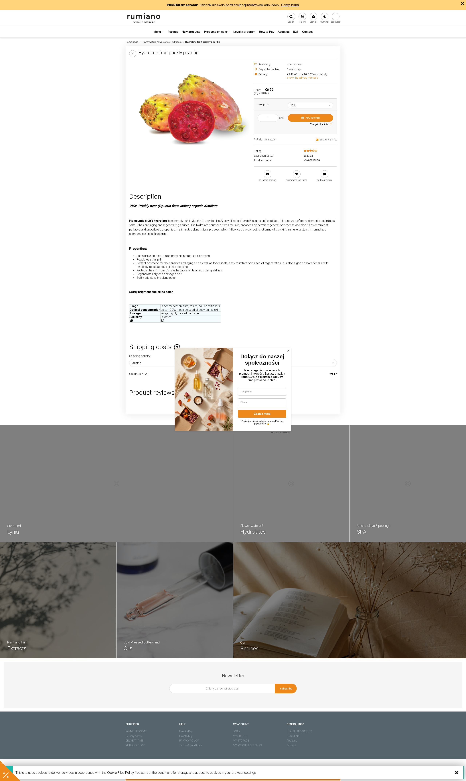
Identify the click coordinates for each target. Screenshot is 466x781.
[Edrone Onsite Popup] (233, 390)
